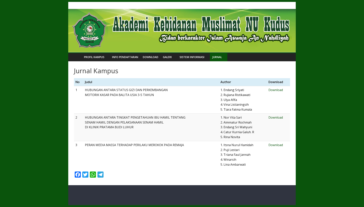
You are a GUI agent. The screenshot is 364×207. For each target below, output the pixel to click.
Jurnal (217, 57)
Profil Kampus (94, 57)
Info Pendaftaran (125, 57)
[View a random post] (286, 57)
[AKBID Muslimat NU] (78, 57)
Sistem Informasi (192, 57)
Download (150, 57)
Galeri (167, 57)
